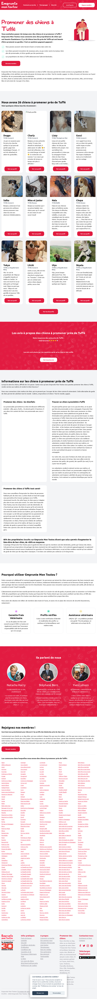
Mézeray (42, 844)
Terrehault (80, 842)
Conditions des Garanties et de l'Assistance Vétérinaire (29, 952)
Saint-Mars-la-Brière (64, 901)
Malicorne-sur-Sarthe (45, 812)
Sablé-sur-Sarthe (63, 824)
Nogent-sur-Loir (44, 894)
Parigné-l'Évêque (44, 919)
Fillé (22, 835)
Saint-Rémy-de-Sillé (83, 774)
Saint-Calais (62, 833)
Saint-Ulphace (81, 783)
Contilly (3, 908)
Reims (62, 970)
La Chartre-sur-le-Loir (26, 885)
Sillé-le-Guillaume (82, 808)
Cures (22, 790)
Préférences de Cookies (29, 965)
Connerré (4, 906)
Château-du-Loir (6, 872)
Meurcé (42, 842)
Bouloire (4, 840)
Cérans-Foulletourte (7, 853)
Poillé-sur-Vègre (63, 776)
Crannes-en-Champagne (27, 780)
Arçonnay (4, 771)
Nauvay (41, 878)
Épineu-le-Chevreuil (26, 824)
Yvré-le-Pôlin (81, 910)
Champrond (4, 862)
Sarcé (79, 792)
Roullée (61, 812)
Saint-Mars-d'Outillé (64, 899)
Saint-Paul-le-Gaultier (64, 919)
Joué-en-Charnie (25, 853)
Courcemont (24, 769)
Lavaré (22, 910)
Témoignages (43, 5)
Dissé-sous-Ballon (25, 801)
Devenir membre (10, 749)
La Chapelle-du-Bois (26, 872)
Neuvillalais (42, 883)
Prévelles (61, 787)
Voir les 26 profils (48, 311)
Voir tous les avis (48, 360)
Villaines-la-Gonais (82, 887)
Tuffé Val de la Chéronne (84, 865)
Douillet (23, 812)
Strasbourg (63, 973)
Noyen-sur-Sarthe (44, 901)
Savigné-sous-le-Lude (83, 799)
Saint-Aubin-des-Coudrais (65, 828)
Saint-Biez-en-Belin (64, 831)
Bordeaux (70, 966)
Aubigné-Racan (5, 787)
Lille (64, 968)
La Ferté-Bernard (25, 887)
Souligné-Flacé (81, 817)
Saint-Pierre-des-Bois (83, 767)
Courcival (23, 771)
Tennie (79, 840)
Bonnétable (5, 835)
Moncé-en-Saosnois (45, 856)
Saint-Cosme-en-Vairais (65, 846)
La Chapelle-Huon (25, 876)
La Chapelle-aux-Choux (26, 867)
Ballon (3, 803)
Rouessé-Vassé (62, 806)
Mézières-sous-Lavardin (46, 846)
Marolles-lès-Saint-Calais (46, 833)
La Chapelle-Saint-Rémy (27, 883)
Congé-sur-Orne (6, 901)
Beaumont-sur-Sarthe (7, 817)
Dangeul (23, 792)
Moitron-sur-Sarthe (45, 851)
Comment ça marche (29, 5)
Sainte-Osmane (63, 858)
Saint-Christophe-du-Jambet (66, 840)
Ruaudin (61, 817)
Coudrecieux (5, 912)
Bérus (3, 826)
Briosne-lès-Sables (6, 849)
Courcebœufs (24, 765)
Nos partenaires (45, 952)
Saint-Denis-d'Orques (64, 851)
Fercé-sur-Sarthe (25, 833)
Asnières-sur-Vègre (6, 780)
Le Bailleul (23, 917)
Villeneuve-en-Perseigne (84, 894)
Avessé (3, 796)
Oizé (41, 908)
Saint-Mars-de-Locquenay (65, 897)
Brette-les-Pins (5, 846)
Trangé (80, 860)
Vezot (79, 881)
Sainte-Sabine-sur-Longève (66, 860)
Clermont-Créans (6, 892)
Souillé (79, 815)
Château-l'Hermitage (7, 874)
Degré (22, 794)
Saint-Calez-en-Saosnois (65, 835)
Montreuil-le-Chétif (45, 869)
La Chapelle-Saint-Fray (26, 881)
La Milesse (23, 901)
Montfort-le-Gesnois (45, 867)
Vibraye (80, 883)
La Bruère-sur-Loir (25, 865)
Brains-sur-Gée (5, 844)
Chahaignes (4, 856)
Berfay (3, 821)
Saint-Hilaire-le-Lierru (64, 878)
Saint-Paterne (62, 917)
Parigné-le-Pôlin (44, 917)
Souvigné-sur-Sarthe (83, 826)
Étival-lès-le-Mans (25, 826)
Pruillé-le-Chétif (63, 790)
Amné (3, 767)
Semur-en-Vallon (82, 806)
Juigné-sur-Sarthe (25, 858)
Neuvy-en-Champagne (45, 890)
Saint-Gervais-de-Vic (64, 874)
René (60, 796)
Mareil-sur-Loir (43, 824)
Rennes (67, 970)
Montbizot (42, 865)
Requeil (61, 799)
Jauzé (22, 851)
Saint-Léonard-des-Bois (65, 890)
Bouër (3, 837)
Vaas (79, 867)
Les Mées (42, 778)
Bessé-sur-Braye (6, 828)
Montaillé (42, 862)
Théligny (80, 844)
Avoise (3, 801)
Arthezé (4, 778)
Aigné (3, 762)
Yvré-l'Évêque (81, 912)
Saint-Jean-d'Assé (63, 881)
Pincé (60, 769)
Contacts (82, 940)
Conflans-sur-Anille (6, 899)
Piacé (60, 767)
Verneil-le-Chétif (82, 876)
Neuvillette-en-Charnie (46, 887)
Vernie (79, 878)
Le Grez (42, 767)
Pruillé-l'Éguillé (63, 792)
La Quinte (23, 906)
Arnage (3, 776)
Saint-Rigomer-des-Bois (84, 780)
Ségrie (79, 803)
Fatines (22, 831)
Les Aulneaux (43, 776)
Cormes (3, 910)
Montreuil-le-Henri (44, 872)
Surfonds (80, 831)
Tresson (80, 862)
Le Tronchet (43, 780)
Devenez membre (10, 63)
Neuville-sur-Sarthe (45, 885)
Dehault (23, 796)
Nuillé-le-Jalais (43, 903)
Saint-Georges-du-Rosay (65, 865)
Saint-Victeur (81, 785)
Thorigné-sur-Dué (82, 856)
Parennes (42, 915)
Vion (79, 897)
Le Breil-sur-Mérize (26, 919)
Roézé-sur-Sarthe (63, 801)
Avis (41, 959)
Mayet (41, 837)
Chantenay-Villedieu (7, 865)
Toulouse (67, 963)
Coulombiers (5, 919)
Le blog (23, 959)
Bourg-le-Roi (5, 842)
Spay (79, 828)
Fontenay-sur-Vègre (26, 837)
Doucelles (23, 810)
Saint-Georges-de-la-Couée (66, 862)
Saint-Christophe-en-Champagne (67, 842)
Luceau (41, 803)
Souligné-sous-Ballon (83, 819)
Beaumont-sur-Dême (7, 815)
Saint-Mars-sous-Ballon (64, 903)
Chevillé (4, 890)
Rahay (60, 794)
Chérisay (4, 885)
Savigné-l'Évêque (82, 796)
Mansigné (42, 817)
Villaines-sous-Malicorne (84, 892)
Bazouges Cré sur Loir (7, 808)
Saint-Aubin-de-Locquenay (65, 826)
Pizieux (61, 774)
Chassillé (4, 869)
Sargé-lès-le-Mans (82, 794)
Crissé (22, 785)
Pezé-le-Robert (63, 765)
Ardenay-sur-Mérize (7, 774)
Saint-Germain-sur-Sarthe (65, 872)
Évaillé (22, 828)
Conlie (3, 903)
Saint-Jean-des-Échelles (65, 885)
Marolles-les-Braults (45, 831)
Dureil (22, 817)
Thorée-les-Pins (82, 853)
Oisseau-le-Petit (44, 906)
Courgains (23, 774)
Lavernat (23, 915)
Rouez (60, 808)
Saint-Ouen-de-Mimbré (65, 910)
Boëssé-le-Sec (5, 833)
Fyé (21, 842)
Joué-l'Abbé (24, 856)
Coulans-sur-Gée (6, 917)
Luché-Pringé (43, 808)
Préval (60, 785)
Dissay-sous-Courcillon (26, 799)
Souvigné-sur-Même (83, 824)
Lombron (42, 792)
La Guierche (24, 897)
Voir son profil (12, 169)
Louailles (42, 794)
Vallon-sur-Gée (82, 872)
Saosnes (80, 790)
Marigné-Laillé (43, 828)
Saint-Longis (62, 892)
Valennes (80, 869)
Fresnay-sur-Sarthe (25, 840)
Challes (3, 858)
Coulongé (23, 762)
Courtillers (23, 778)
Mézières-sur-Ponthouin (46, 849)
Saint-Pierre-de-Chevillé (84, 765)
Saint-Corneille (62, 844)
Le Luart (42, 769)
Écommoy (23, 819)
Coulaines (4, 915)
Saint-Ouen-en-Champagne (66, 915)
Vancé (79, 874)
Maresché (42, 826)
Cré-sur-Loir (24, 783)
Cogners (4, 894)
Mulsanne (42, 876)
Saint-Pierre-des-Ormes (84, 769)
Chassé (3, 867)
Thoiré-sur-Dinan (82, 851)
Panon (41, 910)
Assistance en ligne (85, 938)
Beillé (3, 819)
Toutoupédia (44, 956)
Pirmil (60, 771)
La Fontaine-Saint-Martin (27, 892)
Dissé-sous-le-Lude (25, 803)
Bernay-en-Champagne (7, 824)
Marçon (42, 819)
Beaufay (4, 812)
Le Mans (42, 774)
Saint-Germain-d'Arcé (64, 869)
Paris (72, 961)
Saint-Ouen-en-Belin (64, 912)
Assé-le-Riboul (5, 785)
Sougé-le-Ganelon (82, 812)
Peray (60, 762)
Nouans (42, 899)
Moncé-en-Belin (44, 853)
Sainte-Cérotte (62, 853)
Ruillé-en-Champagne (64, 819)
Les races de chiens (27, 961)
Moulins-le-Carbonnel (45, 874)
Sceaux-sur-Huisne (82, 801)
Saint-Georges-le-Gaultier (65, 867)
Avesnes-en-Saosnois (7, 794)
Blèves (3, 831)
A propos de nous (24, 991)
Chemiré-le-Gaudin (6, 881)
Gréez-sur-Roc (24, 846)
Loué (41, 796)
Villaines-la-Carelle (82, 885)
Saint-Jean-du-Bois (63, 887)
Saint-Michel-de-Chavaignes (66, 908)
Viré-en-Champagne (83, 899)
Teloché (80, 837)
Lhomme (42, 783)
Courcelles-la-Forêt (26, 767)
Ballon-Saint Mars (6, 806)
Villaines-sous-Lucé (83, 890)
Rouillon (61, 810)
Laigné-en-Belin (25, 899)
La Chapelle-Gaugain (26, 874)
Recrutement (44, 954)
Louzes (41, 801)
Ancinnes (4, 769)
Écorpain (23, 821)
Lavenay (23, 912)
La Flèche (23, 890)
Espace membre (87, 5)
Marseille (63, 966)
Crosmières (23, 787)
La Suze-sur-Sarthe (25, 908)
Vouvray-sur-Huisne (83, 906)
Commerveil (5, 897)
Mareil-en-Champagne (45, 821)
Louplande (42, 799)
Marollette (42, 835)
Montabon (42, 860)
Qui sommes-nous (46, 940)
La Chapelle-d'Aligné (26, 869)
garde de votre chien (68, 945)
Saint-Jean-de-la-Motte (65, 883)
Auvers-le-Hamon (6, 790)
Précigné (61, 783)
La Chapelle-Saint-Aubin (27, 878)
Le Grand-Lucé (43, 765)
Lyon (61, 963)
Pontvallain (62, 780)
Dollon (22, 806)
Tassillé (79, 835)
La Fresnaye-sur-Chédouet (27, 894)
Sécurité (53, 5)
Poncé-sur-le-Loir (63, 778)
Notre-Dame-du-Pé (45, 897)
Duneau (23, 815)
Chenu (3, 883)
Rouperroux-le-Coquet (65, 815)
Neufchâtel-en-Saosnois (46, 881)
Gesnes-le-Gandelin (26, 844)
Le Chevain (42, 762)
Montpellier (71, 968)
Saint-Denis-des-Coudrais (65, 849)
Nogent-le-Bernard (45, 892)
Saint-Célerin (62, 837)
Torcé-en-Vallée (82, 858)
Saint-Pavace (81, 762)
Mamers (42, 815)
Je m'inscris (69, 5)
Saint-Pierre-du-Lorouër (84, 771)
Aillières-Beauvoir (6, 765)
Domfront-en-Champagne (27, 808)
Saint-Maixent (62, 894)
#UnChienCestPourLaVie (29, 963)
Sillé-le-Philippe (82, 810)
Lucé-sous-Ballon (44, 806)
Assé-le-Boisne (5, 783)
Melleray (42, 840)
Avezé (3, 799)
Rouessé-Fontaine (63, 803)
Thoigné (80, 846)
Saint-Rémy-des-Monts (84, 776)
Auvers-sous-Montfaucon (8, 792)
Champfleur (5, 860)
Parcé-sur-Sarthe (44, 912)
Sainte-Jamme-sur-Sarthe (65, 856)
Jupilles (23, 862)
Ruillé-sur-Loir (62, 821)
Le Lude (42, 771)
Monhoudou (43, 858)
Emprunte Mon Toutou (68, 948)
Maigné (41, 810)
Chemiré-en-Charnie (7, 878)
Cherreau (4, 887)
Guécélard (23, 849)
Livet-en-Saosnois (44, 790)
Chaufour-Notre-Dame (7, 876)
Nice (61, 968)
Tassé (79, 833)
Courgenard (24, 776)
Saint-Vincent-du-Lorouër (84, 787)
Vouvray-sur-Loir (82, 908)
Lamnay (23, 903)
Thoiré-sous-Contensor (84, 849)
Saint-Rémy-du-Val (82, 778)
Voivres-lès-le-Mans (83, 903)
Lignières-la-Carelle (45, 785)
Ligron (41, 787)
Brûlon (3, 851)
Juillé (22, 860)
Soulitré (80, 821)
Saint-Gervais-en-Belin (64, 876)
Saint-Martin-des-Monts (65, 906)
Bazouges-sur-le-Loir (7, 810)
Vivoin (79, 901)
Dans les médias (45, 949)
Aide (22, 956)
